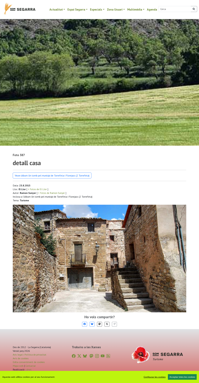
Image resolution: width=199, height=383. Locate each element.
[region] (99, 377)
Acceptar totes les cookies (182, 377)
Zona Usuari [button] (115, 9)
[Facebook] (84, 324)
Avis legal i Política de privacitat (29, 354)
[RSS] (108, 356)
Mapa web (18, 365)
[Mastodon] (99, 324)
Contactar (30, 365)
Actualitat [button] (56, 9)
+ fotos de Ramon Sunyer (51, 192)
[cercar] (194, 9)
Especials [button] (96, 9)
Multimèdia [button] (134, 9)
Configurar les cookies (155, 377)
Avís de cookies (21, 358)
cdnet (28, 369)
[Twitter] (106, 324)
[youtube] (102, 356)
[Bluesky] (92, 324)
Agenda (152, 9)
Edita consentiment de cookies (29, 362)
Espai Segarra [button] (76, 9)
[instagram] (97, 356)
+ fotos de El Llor (37, 189)
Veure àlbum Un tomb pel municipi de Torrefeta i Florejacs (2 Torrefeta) (52, 175)
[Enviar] (114, 324)
